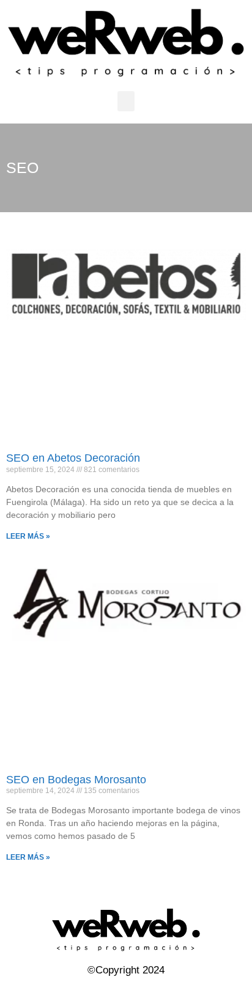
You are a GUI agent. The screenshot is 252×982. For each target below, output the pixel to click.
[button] (126, 101)
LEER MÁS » (28, 536)
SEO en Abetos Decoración (73, 458)
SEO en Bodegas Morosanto (76, 779)
